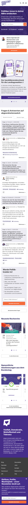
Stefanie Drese (21, 138)
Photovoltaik (18, 258)
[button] (11, 101)
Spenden (4, 465)
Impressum (4, 471)
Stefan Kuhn (21, 244)
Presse (3, 468)
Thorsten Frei (21, 207)
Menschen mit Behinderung (10, 152)
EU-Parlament (13, 29)
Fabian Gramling (10, 178)
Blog (2, 462)
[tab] (7, 117)
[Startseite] (6, 3)
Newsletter (18, 462)
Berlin (5, 260)
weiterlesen (11, 395)
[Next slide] (25, 101)
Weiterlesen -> (22, 157)
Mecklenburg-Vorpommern (11, 154)
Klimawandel (12, 189)
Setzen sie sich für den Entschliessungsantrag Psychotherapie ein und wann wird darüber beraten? (13, 201)
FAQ (16, 474)
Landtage (20, 29)
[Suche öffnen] (20, 3)
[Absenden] (24, 24)
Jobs (16, 465)
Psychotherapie (7, 221)
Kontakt (17, 468)
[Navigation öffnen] (26, 3)
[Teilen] (3, 157)
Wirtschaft (5, 189)
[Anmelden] (23, 3)
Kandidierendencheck (8, 258)
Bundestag (4, 29)
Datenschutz (18, 471)
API (2, 474)
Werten (11, 453)
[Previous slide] (2, 101)
